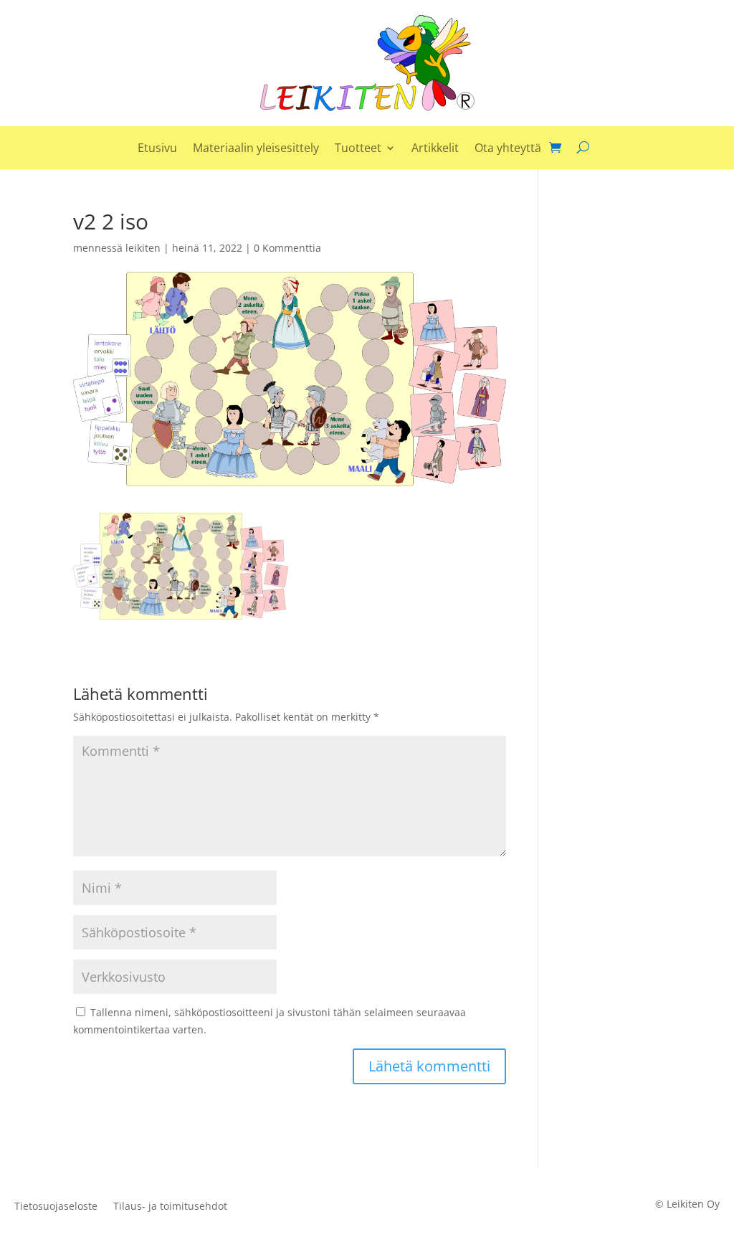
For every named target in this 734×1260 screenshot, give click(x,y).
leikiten (143, 248)
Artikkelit (435, 149)
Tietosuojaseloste (55, 1207)
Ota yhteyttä (508, 149)
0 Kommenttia (287, 248)
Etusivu (157, 149)
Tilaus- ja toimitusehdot (170, 1207)
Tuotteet (358, 149)
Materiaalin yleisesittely (256, 149)
